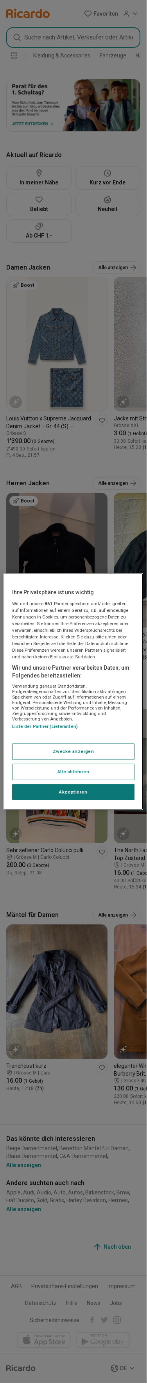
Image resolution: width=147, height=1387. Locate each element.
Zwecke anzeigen (73, 751)
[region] (73, 691)
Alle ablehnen (73, 771)
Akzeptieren (73, 791)
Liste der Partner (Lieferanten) (45, 726)
